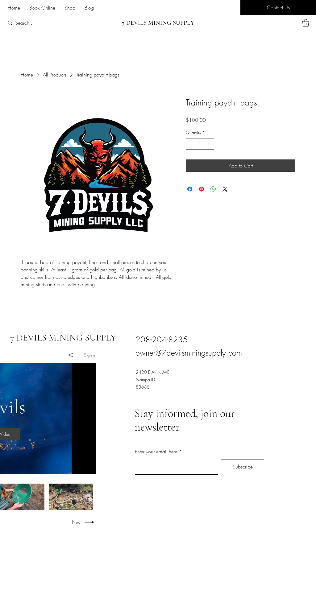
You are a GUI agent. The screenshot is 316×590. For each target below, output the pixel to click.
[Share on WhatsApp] (213, 189)
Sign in (90, 355)
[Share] (70, 355)
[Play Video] (22, 496)
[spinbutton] (200, 143)
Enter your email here (156, 451)
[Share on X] (225, 189)
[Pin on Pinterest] (201, 189)
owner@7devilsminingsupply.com (188, 353)
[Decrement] (190, 143)
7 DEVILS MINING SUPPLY (63, 337)
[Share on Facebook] (189, 189)
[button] (278, 7)
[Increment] (209, 143)
